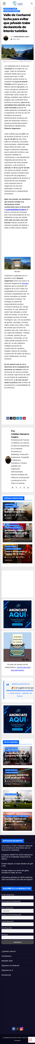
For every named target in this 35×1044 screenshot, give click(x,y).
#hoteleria (18, 690)
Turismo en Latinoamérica (11, 11)
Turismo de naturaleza (12, 525)
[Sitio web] (12, 487)
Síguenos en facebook (10, 965)
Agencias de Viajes (10, 504)
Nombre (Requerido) (7, 894)
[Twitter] (16, 487)
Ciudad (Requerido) (7, 921)
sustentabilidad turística (16, 210)
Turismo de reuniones (11, 750)
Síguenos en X (7, 970)
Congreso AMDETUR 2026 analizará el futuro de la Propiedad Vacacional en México (17, 857)
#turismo (10, 690)
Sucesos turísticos (11, 748)
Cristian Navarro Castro (21, 36)
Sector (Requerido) (7, 908)
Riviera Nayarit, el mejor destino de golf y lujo (17, 799)
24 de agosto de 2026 (15, 824)
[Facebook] (20, 487)
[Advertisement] (17, 244)
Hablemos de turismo (10, 8)
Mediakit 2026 (7, 961)
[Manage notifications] (30, 1039)
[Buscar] (32, 3)
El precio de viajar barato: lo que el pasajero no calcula (16, 512)
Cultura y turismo (10, 546)
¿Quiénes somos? (8, 951)
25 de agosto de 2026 (15, 759)
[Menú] (4, 3)
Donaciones (6, 975)
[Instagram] (24, 487)
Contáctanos (6, 956)
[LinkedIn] (28, 487)
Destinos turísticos (11, 794)
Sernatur (25, 283)
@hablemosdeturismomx (21, 684)
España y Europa (23, 816)
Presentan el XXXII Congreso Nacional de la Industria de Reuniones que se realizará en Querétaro (16, 848)
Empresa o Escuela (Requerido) (11, 914)
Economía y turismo (11, 816)
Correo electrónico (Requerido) (11, 901)
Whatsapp (4, 934)
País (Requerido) (6, 928)
